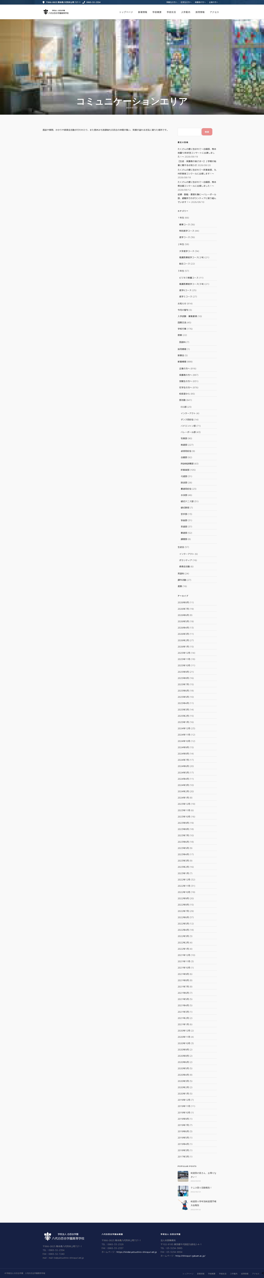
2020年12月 (184, 1030)
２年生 (181, 244)
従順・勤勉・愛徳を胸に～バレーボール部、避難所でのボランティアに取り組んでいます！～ (197, 198)
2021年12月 (184, 955)
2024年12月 (184, 728)
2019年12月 (184, 1099)
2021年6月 (183, 992)
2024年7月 (183, 759)
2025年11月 (184, 659)
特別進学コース (186, 230)
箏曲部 (184, 520)
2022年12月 (184, 879)
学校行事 (182, 328)
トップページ (126, 12)
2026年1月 (183, 646)
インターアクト (188, 413)
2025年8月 (183, 678)
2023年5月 (183, 848)
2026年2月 (183, 640)
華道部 (184, 532)
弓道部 (184, 476)
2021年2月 (183, 1018)
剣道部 (184, 444)
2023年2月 (183, 866)
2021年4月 (183, 1005)
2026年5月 (183, 621)
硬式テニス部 (187, 501)
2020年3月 (183, 1081)
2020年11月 (184, 1036)
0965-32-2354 (93, 2)
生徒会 (181, 547)
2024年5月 (183, 772)
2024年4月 (183, 778)
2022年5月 (183, 923)
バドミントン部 (188, 425)
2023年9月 (183, 822)
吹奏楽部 (185, 469)
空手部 (184, 514)
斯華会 (181, 355)
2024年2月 (183, 791)
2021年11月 (184, 961)
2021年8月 (183, 980)
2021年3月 (183, 1011)
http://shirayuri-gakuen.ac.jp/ (190, 1255)
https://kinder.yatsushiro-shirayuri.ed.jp (137, 1251)
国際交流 (182, 322)
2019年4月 (183, 1144)
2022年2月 (183, 942)
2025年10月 (184, 665)
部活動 (182, 400)
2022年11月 (184, 885)
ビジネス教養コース (188, 277)
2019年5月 (183, 1137)
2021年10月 (184, 967)
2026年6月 (183, 615)
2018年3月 (183, 1150)
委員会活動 (184, 566)
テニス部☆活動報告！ (201, 1187)
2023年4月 (183, 854)
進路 (180, 586)
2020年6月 (183, 1062)
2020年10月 (184, 1043)
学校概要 (157, 12)
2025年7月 (183, 684)
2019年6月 (183, 1131)
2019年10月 (184, 1112)
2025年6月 (183, 690)
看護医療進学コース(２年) (191, 257)
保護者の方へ (200, 2)
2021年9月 (183, 974)
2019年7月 (183, 1125)
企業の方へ (213, 2)
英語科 (181, 573)
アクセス (214, 12)
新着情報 (142, 12)
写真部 (184, 438)
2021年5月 (183, 999)
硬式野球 (185, 507)
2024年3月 (183, 785)
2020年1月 (183, 1093)
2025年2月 (183, 715)
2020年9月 (183, 1049)
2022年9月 (183, 898)
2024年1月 (183, 797)
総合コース (184, 263)
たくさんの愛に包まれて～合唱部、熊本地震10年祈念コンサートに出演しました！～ (197, 153)
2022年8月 (183, 904)
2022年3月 (183, 936)
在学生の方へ (186, 2)
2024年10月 (184, 741)
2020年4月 (183, 1074)
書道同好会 (186, 488)
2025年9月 (183, 671)
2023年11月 (184, 810)
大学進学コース (186, 251)
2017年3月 (183, 1156)
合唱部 (184, 457)
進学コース (184, 237)
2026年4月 (183, 627)
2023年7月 (183, 835)
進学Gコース (185, 290)
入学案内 (185, 12)
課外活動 (182, 579)
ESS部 (184, 406)
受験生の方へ (171, 2)
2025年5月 (183, 696)
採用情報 (200, 12)
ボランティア (185, 560)
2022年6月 (183, 917)
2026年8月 (183, 602)
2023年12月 (184, 803)
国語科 (182, 342)
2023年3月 (183, 860)
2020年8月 (183, 1055)
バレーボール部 (188, 432)
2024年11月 (184, 734)
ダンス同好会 (187, 419)
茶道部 (184, 526)
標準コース (184, 224)
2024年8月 (183, 753)
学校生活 (171, 12)
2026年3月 (183, 633)
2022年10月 (184, 892)
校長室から (184, 393)
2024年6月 (183, 766)
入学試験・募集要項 (187, 316)
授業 (180, 335)
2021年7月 (183, 986)
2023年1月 (183, 873)
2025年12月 (184, 652)
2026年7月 (183, 608)
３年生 (181, 270)
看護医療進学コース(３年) (191, 284)
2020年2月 (183, 1087)
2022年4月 (183, 929)
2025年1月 (183, 722)
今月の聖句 (183, 309)
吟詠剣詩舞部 (187, 463)
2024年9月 (183, 747)
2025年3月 (183, 709)
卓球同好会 (186, 451)
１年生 (181, 217)
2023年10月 (184, 816)
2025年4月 (183, 703)
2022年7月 (183, 911)
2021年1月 (183, 1024)
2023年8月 (183, 829)
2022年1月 (183, 948)
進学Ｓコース (185, 296)
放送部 (184, 482)
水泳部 (184, 495)
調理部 (184, 539)
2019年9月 (183, 1118)
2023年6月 (183, 841)
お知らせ (182, 303)
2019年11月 (184, 1106)
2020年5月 (183, 1068)
